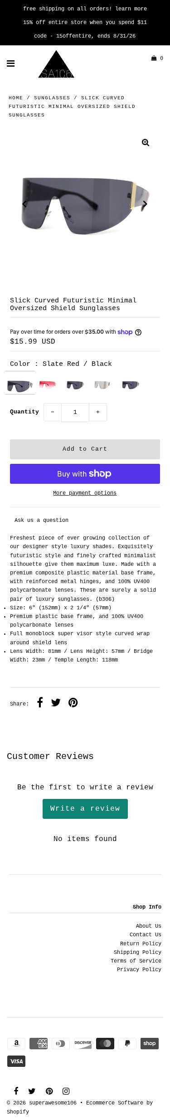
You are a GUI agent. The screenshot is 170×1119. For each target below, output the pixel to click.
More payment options (85, 493)
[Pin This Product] (73, 704)
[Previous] (24, 204)
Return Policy (140, 944)
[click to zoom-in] (145, 144)
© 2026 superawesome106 (42, 1103)
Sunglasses (52, 98)
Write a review (85, 809)
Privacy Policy (139, 970)
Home (16, 98)
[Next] (145, 204)
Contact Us (145, 935)
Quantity (24, 412)
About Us (148, 926)
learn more (131, 9)
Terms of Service (136, 961)
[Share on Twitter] (56, 704)
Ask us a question (41, 520)
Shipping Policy (137, 952)
